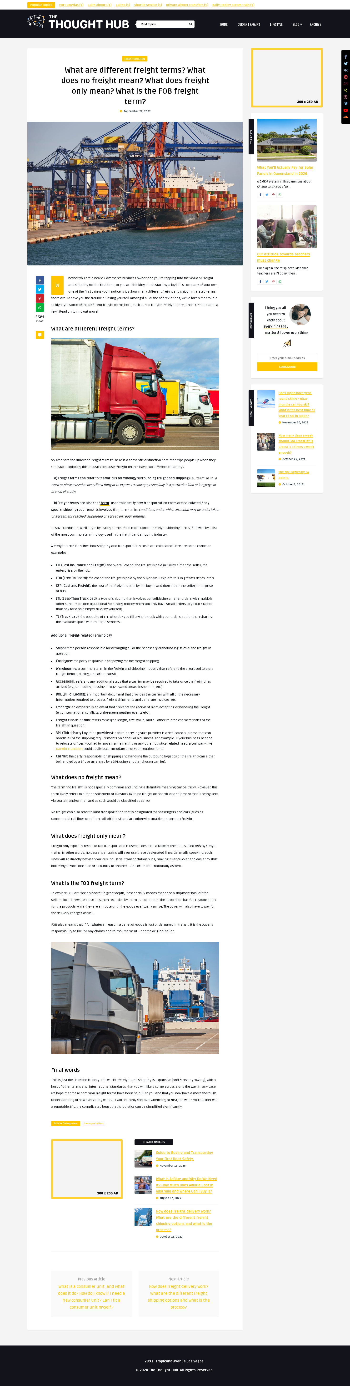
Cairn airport (99, 5)
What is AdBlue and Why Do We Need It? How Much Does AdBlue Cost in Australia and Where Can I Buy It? (186, 1185)
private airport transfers (187, 5)
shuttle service (148, 5)
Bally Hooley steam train (233, 5)
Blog (296, 24)
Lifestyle (276, 24)
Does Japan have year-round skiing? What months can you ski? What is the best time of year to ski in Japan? (297, 404)
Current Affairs (249, 24)
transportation (134, 59)
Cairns (123, 5)
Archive (315, 24)
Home (224, 24)
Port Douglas (71, 5)
